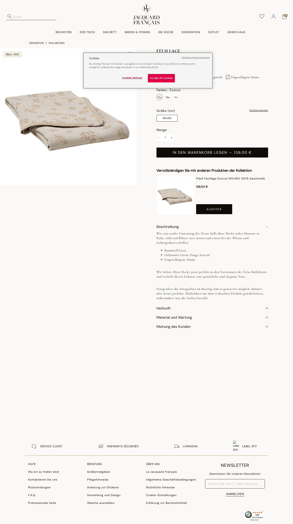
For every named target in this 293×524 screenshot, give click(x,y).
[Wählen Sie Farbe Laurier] (168, 97)
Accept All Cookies (161, 78)
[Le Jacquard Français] (146, 14)
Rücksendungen (39, 487)
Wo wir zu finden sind (43, 472)
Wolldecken (56, 43)
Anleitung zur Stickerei (103, 487)
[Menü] (262, 512)
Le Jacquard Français (161, 472)
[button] (273, 16)
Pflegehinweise (97, 479)
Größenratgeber (98, 472)
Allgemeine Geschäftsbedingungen (171, 479)
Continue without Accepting (196, 57)
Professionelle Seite (42, 503)
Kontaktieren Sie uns (42, 479)
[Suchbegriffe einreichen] (9, 16)
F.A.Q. (32, 495)
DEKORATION (36, 43)
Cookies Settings (132, 78)
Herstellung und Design (104, 495)
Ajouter (214, 209)
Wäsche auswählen (101, 503)
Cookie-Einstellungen (161, 495)
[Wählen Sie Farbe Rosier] (176, 97)
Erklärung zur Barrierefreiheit (166, 503)
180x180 (167, 118)
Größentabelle (259, 110)
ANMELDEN (235, 494)
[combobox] (34, 16)
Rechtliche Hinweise (160, 487)
